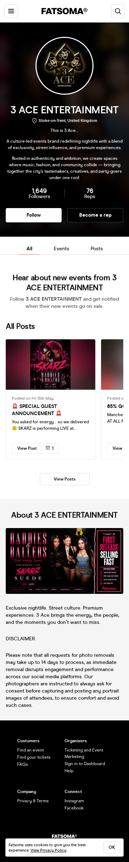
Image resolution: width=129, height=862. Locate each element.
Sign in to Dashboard (84, 763)
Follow (34, 215)
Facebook (73, 808)
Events (61, 249)
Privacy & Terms (33, 800)
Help (68, 770)
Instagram (74, 800)
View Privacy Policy (48, 850)
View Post (27, 448)
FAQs (22, 764)
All (29, 249)
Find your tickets (34, 757)
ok (112, 847)
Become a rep (95, 215)
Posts (97, 249)
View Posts (65, 479)
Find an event (30, 750)
